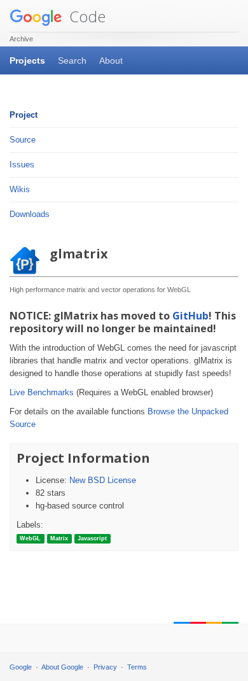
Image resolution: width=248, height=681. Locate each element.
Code (85, 16)
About (111, 60)
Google (21, 667)
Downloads (30, 214)
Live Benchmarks (42, 392)
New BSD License (102, 480)
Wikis (20, 189)
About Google (62, 667)
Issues (22, 164)
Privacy (105, 667)
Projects (27, 60)
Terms (137, 667)
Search (72, 60)
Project (24, 115)
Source (23, 139)
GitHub (190, 316)
